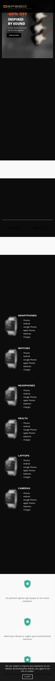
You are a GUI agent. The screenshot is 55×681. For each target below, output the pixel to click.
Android (26, 323)
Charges (26, 337)
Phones (26, 320)
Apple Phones (29, 330)
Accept (27, 677)
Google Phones (30, 327)
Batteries (27, 333)
